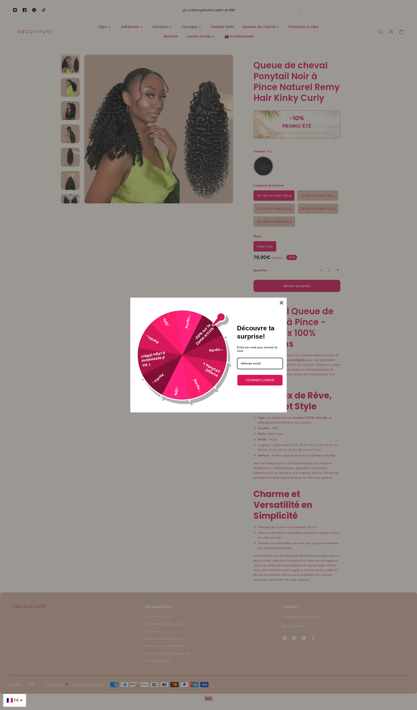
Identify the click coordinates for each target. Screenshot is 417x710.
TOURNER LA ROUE (260, 380)
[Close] (281, 303)
